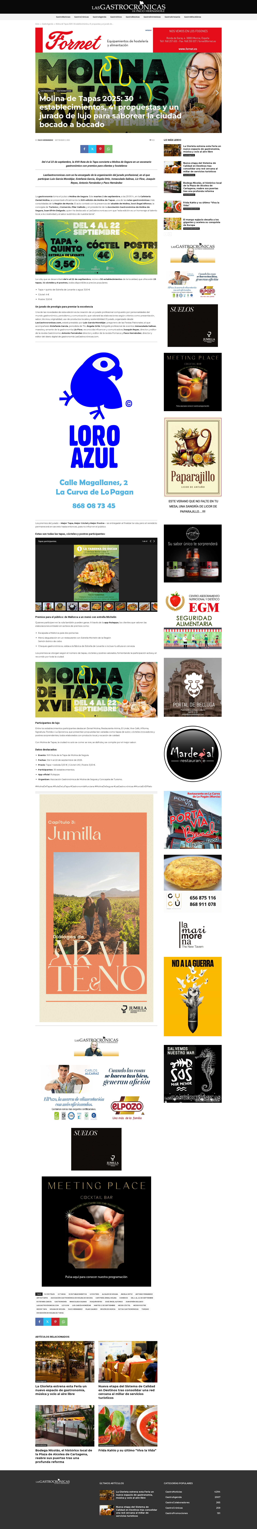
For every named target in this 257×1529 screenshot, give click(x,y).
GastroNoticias (64, 91)
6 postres (94, 1294)
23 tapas (62, 1294)
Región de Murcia (107, 1309)
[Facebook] (84, 149)
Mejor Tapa (42, 1309)
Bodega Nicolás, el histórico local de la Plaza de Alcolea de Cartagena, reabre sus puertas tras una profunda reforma (63, 1456)
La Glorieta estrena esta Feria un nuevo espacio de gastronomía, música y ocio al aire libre (61, 1390)
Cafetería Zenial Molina (106, 1298)
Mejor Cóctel (124, 1305)
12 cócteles (49, 1294)
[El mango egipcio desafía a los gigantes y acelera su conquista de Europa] (172, 224)
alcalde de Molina (110, 1294)
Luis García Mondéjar (81, 1305)
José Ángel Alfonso (114, 1302)
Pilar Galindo (91, 1309)
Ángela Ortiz (127, 1294)
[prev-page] (165, 234)
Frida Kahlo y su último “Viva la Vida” (127, 1450)
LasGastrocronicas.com (48, 1305)
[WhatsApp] (108, 149)
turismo (145, 1309)
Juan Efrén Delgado (134, 1302)
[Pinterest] (100, 149)
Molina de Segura (57, 1309)
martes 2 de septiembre (104, 1305)
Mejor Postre (139, 1305)
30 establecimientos (78, 1294)
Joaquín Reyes (96, 1302)
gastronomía (60, 1302)
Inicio (37, 24)
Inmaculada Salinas (78, 1302)
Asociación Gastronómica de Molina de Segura (72, 1298)
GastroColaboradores (106, 1445)
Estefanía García (44, 1302)
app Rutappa (42, 1298)
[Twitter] (92, 149)
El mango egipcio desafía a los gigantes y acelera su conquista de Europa (201, 222)
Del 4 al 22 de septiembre (142, 1298)
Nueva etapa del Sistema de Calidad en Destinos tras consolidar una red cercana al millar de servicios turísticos (126, 1392)
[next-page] (169, 234)
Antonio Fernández (144, 1294)
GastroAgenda (47, 24)
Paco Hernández (45, 140)
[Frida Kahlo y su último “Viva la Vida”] (127, 1426)
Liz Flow (65, 1305)
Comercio (123, 1298)
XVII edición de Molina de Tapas (50, 1313)
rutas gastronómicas (128, 1309)
